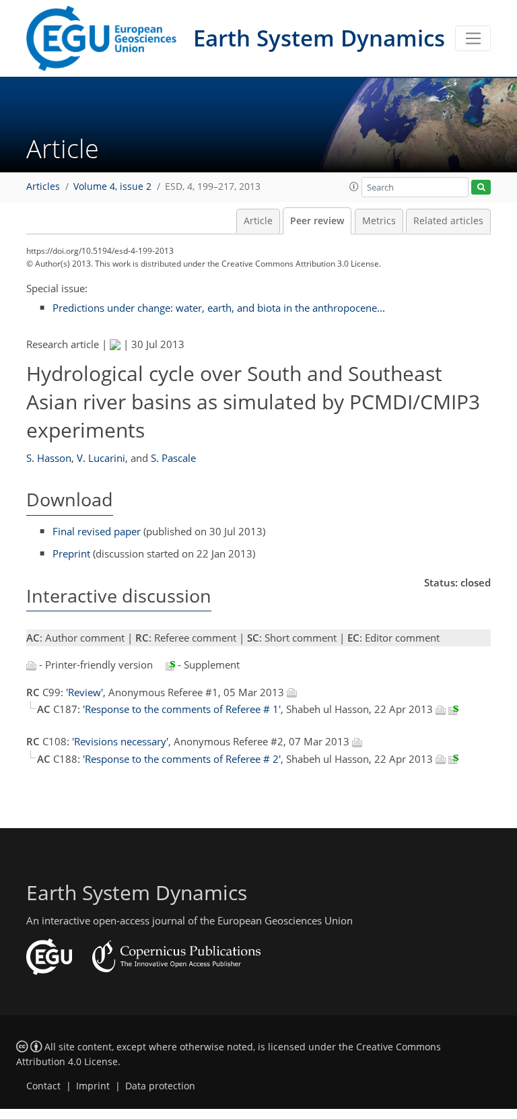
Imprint (93, 1086)
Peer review (317, 221)
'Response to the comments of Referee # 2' (182, 759)
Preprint (71, 553)
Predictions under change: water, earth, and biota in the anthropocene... (219, 307)
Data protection (160, 1086)
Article (258, 221)
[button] (354, 186)
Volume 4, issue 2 (112, 186)
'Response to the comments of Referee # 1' (182, 709)
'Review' (84, 692)
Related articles (448, 221)
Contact (43, 1086)
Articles (43, 186)
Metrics (379, 221)
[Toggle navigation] (473, 38)
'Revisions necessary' (120, 741)
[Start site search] (481, 187)
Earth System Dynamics (319, 38)
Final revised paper (97, 531)
